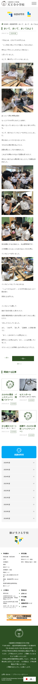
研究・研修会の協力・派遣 (28, 562)
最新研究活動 (25, 556)
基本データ (6, 567)
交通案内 (5, 562)
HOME (6, 24)
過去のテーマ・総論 (27, 559)
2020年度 (7, 504)
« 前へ (7, 357)
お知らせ (24, 593)
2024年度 (7, 476)
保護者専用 (13, 24)
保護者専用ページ (26, 603)
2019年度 (7, 511)
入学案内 (6, 590)
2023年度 (7, 483)
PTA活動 (23, 597)
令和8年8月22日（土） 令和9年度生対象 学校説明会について (10, 597)
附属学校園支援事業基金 (10, 583)
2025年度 (7, 469)
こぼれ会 (24, 606)
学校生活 (24, 590)
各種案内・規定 (7, 570)
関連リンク (6, 572)
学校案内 (6, 553)
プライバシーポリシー (20, 674)
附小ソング (6, 586)
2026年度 (7, 462)
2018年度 (7, 518)
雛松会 (23, 600)
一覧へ (23, 358)
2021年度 (7, 497)
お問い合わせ (6, 674)
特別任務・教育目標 (9, 556)
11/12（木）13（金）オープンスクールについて (10, 606)
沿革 (4, 559)
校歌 (4, 564)
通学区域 (5, 593)
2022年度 (7, 490)
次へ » (19, 364)
